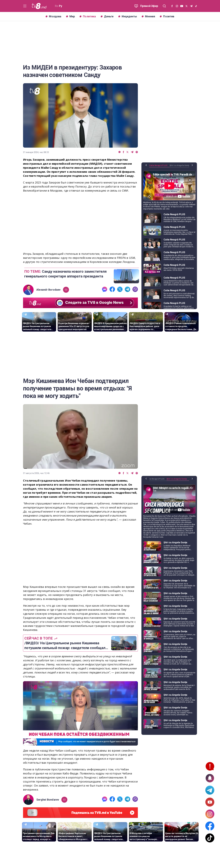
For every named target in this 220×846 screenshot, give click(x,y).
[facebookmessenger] (119, 152)
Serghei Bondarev (47, 799)
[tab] (159, 166)
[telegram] (132, 152)
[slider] (80, 743)
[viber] (137, 152)
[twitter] (127, 152)
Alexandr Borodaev (48, 289)
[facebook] (123, 152)
